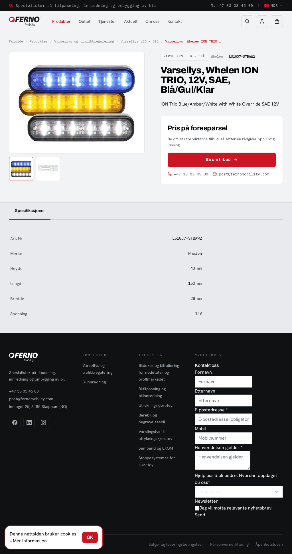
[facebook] (15, 422)
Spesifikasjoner (30, 210)
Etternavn (205, 391)
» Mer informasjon (28, 541)
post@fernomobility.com (244, 174)
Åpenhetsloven (269, 544)
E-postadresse (211, 410)
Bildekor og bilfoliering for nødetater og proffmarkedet (159, 372)
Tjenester (107, 21)
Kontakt (174, 21)
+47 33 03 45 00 (235, 5)
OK (90, 537)
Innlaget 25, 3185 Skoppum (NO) (38, 406)
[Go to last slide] (20, 103)
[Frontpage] (24, 21)
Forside (16, 41)
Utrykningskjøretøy (156, 405)
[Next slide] (133, 103)
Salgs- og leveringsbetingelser (176, 544)
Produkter (61, 21)
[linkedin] (29, 422)
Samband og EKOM (156, 448)
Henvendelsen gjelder (218, 447)
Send (200, 515)
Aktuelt (130, 21)
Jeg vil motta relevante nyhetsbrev (235, 508)
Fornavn (203, 372)
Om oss (152, 21)
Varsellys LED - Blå (140, 41)
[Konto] (262, 21)
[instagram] (43, 422)
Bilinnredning (94, 382)
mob (274, 5)
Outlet (84, 21)
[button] (277, 21)
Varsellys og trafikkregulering (84, 41)
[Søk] (247, 21)
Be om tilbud (218, 159)
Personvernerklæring (229, 544)
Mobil (200, 429)
